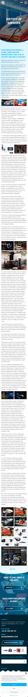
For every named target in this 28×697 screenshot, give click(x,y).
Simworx (3, 3)
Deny (14, 688)
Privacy (16, 695)
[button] (26, 673)
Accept (14, 684)
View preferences (14, 692)
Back (13, 569)
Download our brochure (11, 642)
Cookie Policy (12, 695)
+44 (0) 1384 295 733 (8, 631)
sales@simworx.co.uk (9, 637)
